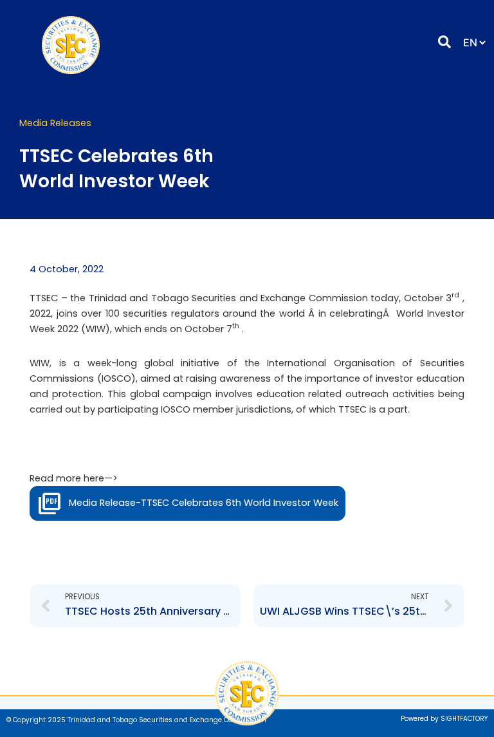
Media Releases (55, 123)
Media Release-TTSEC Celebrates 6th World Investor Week (203, 502)
